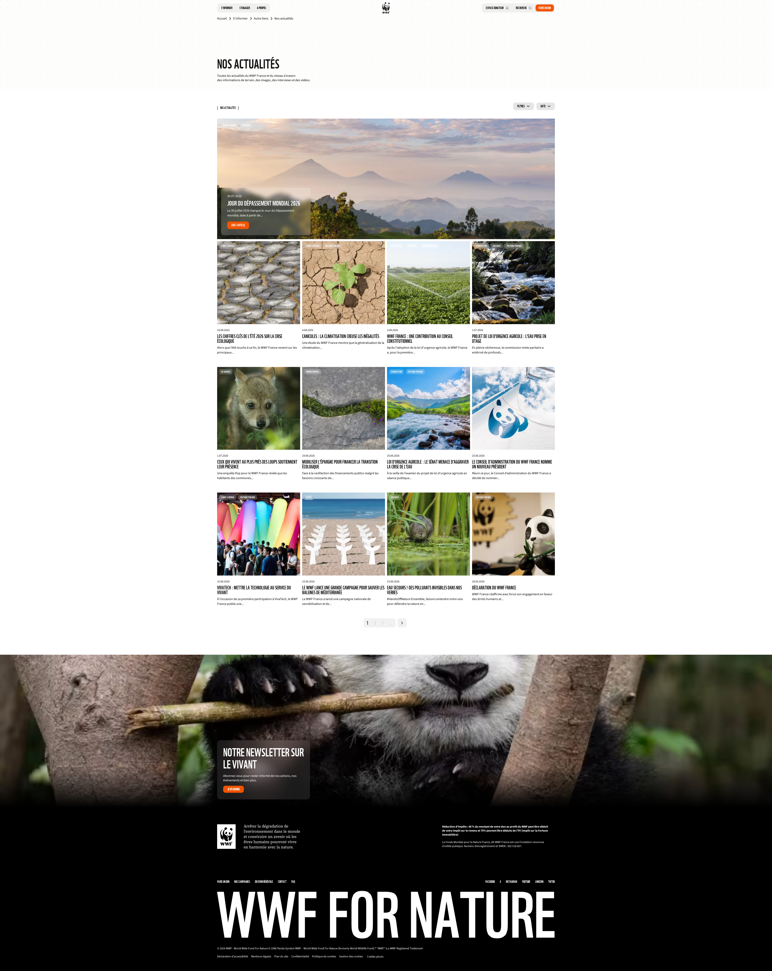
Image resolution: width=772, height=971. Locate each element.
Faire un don (545, 8)
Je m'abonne (233, 789)
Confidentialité (300, 957)
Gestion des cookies (351, 957)
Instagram (511, 882)
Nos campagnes (242, 882)
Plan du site (281, 957)
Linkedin (539, 882)
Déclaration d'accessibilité (232, 957)
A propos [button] (261, 8)
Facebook (490, 882)
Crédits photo (375, 957)
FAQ (293, 882)
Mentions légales (261, 957)
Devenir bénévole (264, 882)
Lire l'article (238, 225)
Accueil (222, 18)
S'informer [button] (226, 8)
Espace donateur (495, 8)
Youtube (526, 882)
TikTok (551, 882)
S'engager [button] (244, 8)
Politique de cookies (324, 957)
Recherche (521, 8)
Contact (282, 882)
